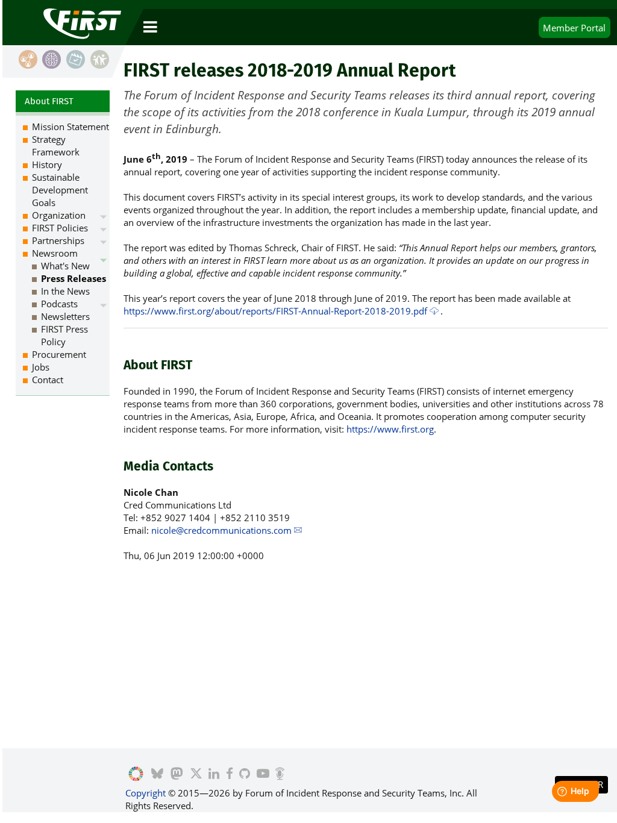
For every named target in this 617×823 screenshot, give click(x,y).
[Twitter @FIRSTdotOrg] (195, 774)
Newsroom (55, 253)
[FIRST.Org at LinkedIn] (214, 774)
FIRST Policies (60, 228)
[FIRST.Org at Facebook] (229, 774)
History (47, 164)
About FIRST (49, 101)
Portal (574, 28)
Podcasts (59, 304)
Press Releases (73, 278)
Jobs (40, 367)
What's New (65, 266)
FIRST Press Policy (64, 335)
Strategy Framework (56, 145)
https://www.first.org (390, 429)
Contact (47, 380)
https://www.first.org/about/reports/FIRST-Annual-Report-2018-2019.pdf (275, 311)
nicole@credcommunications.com (221, 530)
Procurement (59, 354)
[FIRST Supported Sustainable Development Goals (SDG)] (136, 774)
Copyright (145, 793)
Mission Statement (70, 126)
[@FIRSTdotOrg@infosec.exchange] (177, 774)
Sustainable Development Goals (60, 189)
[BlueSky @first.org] (157, 774)
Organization (59, 215)
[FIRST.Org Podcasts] (280, 774)
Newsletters (65, 316)
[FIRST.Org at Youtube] (262, 774)
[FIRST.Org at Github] (244, 774)
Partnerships (58, 240)
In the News (65, 291)
